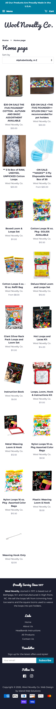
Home (5, 40)
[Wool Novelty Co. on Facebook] (24, 676)
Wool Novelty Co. (31, 687)
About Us (28, 626)
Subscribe (45, 660)
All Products (28, 634)
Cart (51, 11)
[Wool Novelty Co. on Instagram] (31, 676)
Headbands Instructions (28, 630)
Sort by (6, 54)
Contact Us (28, 639)
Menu (9, 11)
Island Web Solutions (30, 691)
